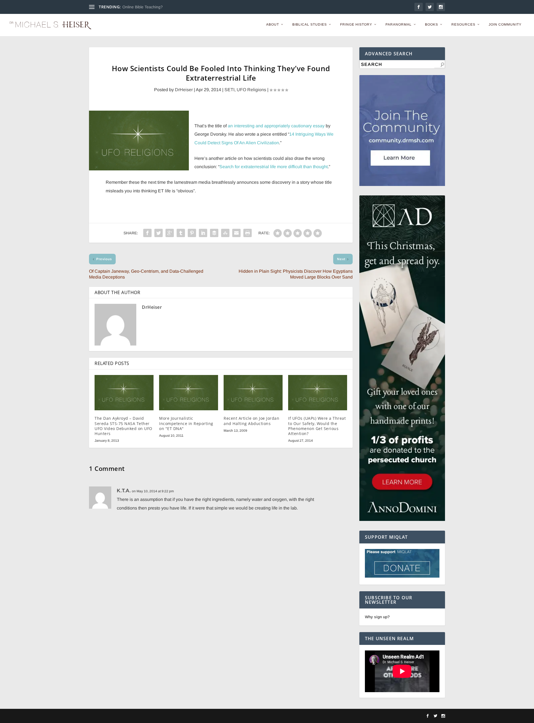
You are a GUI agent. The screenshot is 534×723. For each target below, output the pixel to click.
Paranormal (398, 24)
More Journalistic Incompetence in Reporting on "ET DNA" (186, 423)
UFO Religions (251, 89)
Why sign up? (377, 617)
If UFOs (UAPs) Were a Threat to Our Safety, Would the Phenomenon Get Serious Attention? (317, 426)
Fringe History (356, 24)
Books (431, 24)
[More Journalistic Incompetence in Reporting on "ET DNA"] (188, 392)
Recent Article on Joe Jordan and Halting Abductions (251, 421)
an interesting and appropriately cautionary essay (276, 125)
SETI (229, 89)
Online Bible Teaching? (142, 7)
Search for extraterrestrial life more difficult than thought (273, 166)
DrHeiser (184, 89)
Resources (463, 24)
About (272, 24)
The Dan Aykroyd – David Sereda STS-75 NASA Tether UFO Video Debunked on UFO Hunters (123, 426)
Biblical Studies (309, 24)
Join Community (505, 24)
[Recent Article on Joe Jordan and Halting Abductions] (253, 392)
